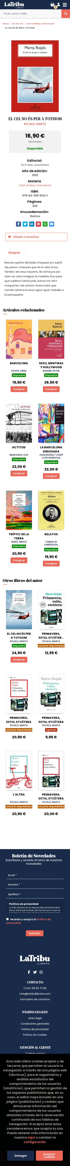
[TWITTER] (35, 972)
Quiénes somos (35, 1053)
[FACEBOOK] (29, 972)
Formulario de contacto (35, 999)
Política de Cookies (35, 1035)
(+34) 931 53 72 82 (35, 988)
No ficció (17, 23)
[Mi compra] (52, 5)
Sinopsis (14, 253)
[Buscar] (65, 13)
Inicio (6, 23)
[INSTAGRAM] (41, 972)
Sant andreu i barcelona (40, 23)
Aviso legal (35, 1018)
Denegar (21, 1156)
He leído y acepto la (28, 921)
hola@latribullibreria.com (35, 994)
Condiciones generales (35, 1023)
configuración (35, 1142)
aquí (31, 1137)
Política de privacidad (35, 1029)
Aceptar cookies (49, 1155)
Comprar (19, 389)
